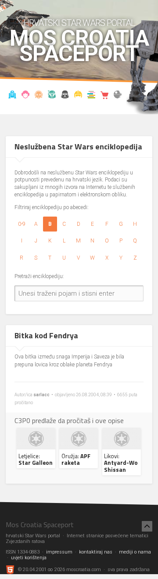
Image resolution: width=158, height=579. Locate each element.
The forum (118, 95)
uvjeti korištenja (29, 558)
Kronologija (52, 95)
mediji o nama (135, 552)
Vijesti (12, 95)
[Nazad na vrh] (147, 526)
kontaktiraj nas (95, 552)
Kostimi (78, 95)
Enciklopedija (39, 95)
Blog (26, 95)
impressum (59, 552)
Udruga (65, 95)
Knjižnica (91, 95)
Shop (105, 95)
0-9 (21, 224)
